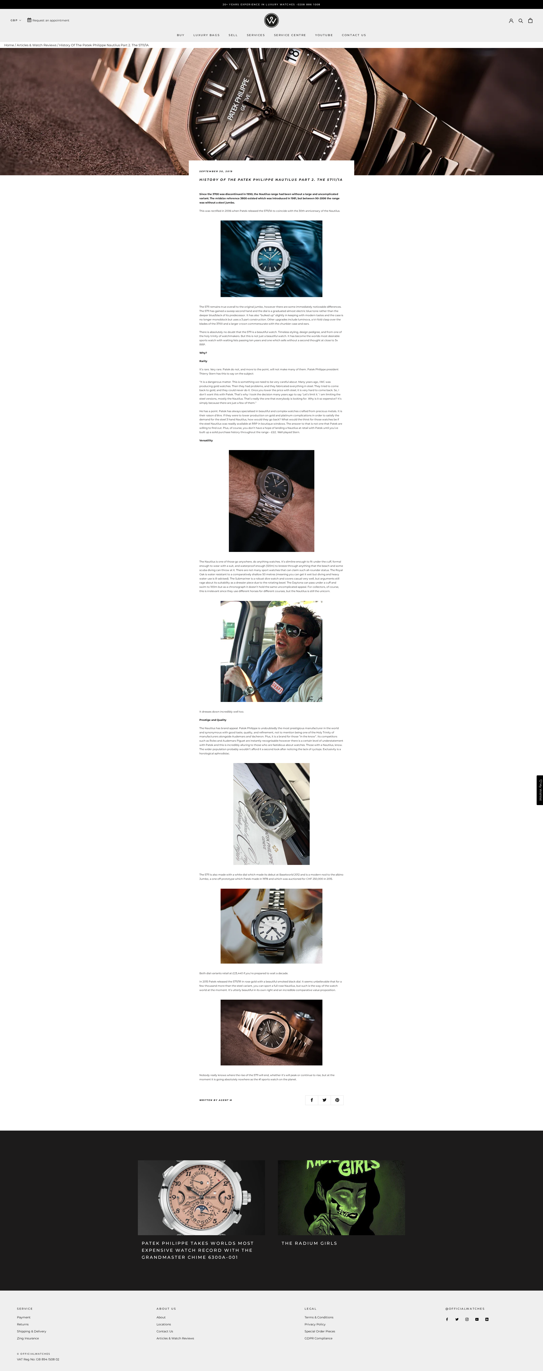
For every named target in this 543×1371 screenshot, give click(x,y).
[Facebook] (447, 1319)
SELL (233, 35)
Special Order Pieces (320, 1331)
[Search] (521, 20)
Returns (23, 1324)
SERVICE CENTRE (290, 35)
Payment (24, 1317)
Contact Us (165, 1331)
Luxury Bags (206, 35)
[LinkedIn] (486, 1319)
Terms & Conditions (319, 1317)
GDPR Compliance (318, 1338)
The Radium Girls (309, 1243)
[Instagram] (467, 1319)
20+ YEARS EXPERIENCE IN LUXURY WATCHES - (260, 4)
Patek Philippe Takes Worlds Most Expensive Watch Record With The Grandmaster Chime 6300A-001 (198, 1250)
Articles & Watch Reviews (36, 45)
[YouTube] (477, 1319)
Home (9, 45)
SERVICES (256, 35)
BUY (181, 35)
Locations (164, 1324)
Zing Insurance (28, 1338)
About (161, 1317)
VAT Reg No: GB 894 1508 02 (38, 1359)
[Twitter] (457, 1319)
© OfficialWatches (33, 1353)
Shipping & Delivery (31, 1331)
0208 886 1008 (309, 4)
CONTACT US (354, 35)
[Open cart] (530, 20)
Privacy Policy (315, 1324)
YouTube (324, 35)
